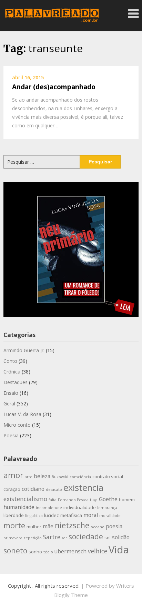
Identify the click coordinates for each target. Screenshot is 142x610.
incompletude (49, 507)
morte (14, 525)
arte (28, 476)
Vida (119, 549)
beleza (42, 476)
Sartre (51, 537)
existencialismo (25, 499)
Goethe (108, 499)
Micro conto (17, 425)
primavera (12, 538)
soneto (15, 550)
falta (53, 499)
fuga (94, 499)
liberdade (13, 515)
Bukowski (60, 476)
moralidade (110, 515)
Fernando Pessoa (73, 499)
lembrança (107, 507)
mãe (48, 526)
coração (11, 489)
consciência (80, 476)
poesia (114, 526)
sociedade (86, 536)
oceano (97, 527)
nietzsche (72, 525)
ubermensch (70, 551)
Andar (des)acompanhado (53, 86)
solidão (121, 537)
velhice (97, 551)
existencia (83, 487)
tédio (48, 552)
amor (13, 475)
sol (107, 537)
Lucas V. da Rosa (22, 414)
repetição (33, 538)
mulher (34, 526)
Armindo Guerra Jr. (23, 350)
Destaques (15, 382)
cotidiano (33, 489)
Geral (9, 403)
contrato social (107, 476)
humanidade (18, 507)
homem (127, 499)
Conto (10, 361)
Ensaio (10, 393)
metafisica (71, 515)
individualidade (79, 507)
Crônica (11, 371)
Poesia (11, 435)
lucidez (51, 515)
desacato (54, 489)
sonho (35, 552)
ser (64, 538)
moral (90, 515)
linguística (34, 515)
